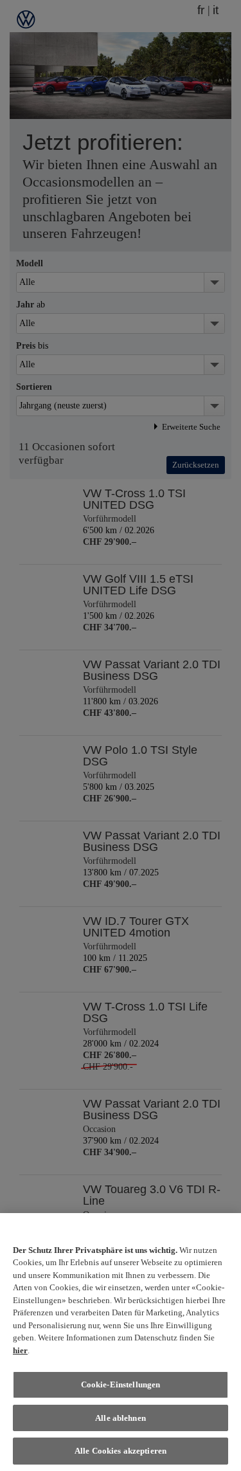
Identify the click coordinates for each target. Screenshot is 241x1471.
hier (20, 1350)
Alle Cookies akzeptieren (120, 1451)
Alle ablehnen (120, 1418)
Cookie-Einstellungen (121, 1384)
